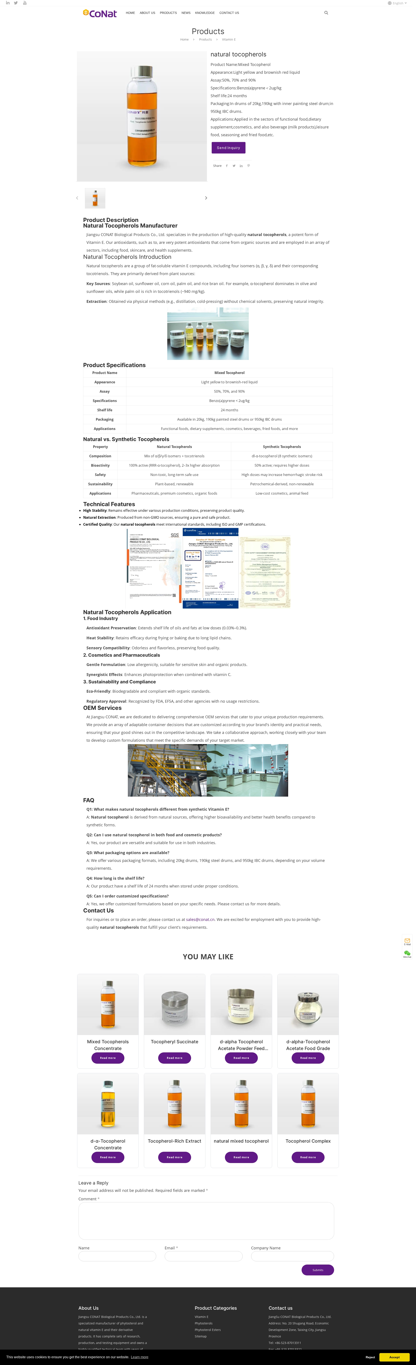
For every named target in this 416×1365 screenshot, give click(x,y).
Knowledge (205, 13)
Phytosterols (204, 1323)
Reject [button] (370, 1357)
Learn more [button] (139, 1357)
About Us (147, 13)
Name (83, 1247)
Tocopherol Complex (308, 1141)
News (186, 13)
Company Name (266, 1247)
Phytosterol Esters (208, 1330)
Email (171, 1247)
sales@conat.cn (200, 919)
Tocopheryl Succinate (174, 1041)
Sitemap (201, 1336)
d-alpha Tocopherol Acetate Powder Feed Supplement (241, 1048)
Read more (108, 1058)
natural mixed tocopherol (241, 1141)
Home (130, 13)
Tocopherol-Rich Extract (174, 1141)
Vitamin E (229, 39)
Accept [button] (394, 1357)
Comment (89, 1198)
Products (168, 13)
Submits (318, 1270)
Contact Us (229, 13)
